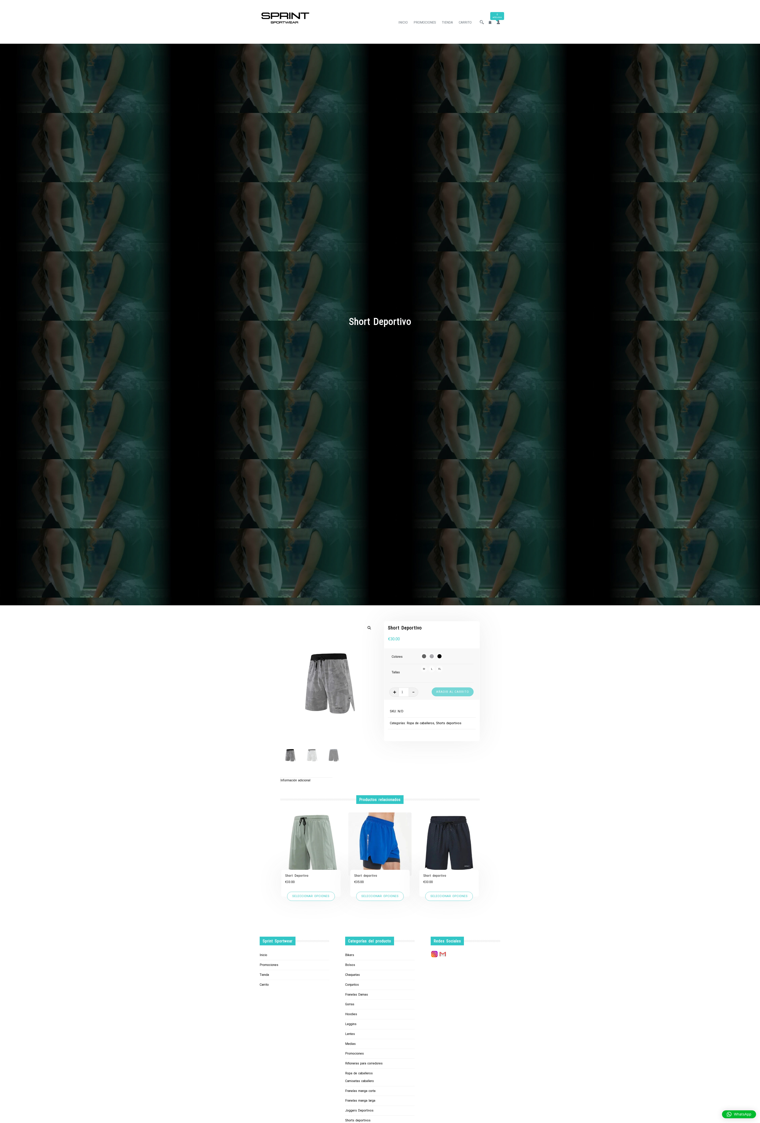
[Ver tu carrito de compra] (490, 22)
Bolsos (350, 965)
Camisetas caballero (359, 1081)
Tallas (396, 672)
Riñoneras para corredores (364, 1063)
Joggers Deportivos (359, 1110)
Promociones (425, 22)
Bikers (349, 955)
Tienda (447, 22)
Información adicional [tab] (295, 780)
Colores (397, 657)
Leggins (350, 1024)
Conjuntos (352, 985)
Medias (350, 1044)
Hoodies (351, 1014)
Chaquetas (352, 975)
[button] (369, 627)
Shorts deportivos (448, 723)
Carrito (465, 22)
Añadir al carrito (452, 691)
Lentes (350, 1034)
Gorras (349, 1004)
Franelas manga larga (360, 1100)
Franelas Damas (356, 994)
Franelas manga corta (360, 1091)
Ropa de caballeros (420, 723)
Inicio (403, 22)
